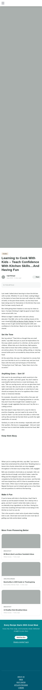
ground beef (24, 425)
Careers (21, 688)
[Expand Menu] (3, 3)
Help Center (21, 682)
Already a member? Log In (21, 642)
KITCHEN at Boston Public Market (22, 321)
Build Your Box (21, 637)
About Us (21, 677)
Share (37, 277)
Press (21, 679)
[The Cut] (15, 3)
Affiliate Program (21, 685)
